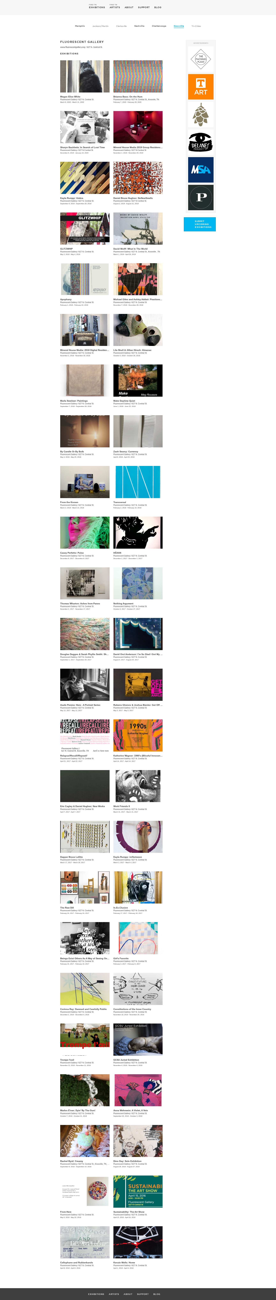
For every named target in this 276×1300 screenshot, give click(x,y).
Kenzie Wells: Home (124, 1262)
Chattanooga (159, 26)
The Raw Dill (67, 907)
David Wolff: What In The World (130, 249)
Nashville (139, 26)
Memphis (80, 26)
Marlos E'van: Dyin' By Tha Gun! (77, 1110)
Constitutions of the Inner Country (132, 1009)
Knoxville (179, 26)
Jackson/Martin (100, 26)
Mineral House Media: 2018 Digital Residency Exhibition (90, 350)
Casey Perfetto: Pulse (72, 553)
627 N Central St (139, 150)
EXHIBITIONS (97, 7)
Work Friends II (121, 806)
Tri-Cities (196, 26)
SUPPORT (144, 7)
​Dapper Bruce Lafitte (71, 857)
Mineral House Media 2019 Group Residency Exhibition (143, 147)
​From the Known (69, 502)
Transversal (119, 502)
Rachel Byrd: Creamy (71, 1161)
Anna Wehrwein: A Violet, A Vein (130, 1110)
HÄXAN (117, 553)
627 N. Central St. (95, 47)
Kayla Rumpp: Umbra (71, 198)
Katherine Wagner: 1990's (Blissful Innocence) (138, 755)
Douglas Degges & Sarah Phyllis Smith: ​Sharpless (87, 654)
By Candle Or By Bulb (72, 451)
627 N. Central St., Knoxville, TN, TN (94, 1164)
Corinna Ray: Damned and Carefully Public (83, 1009)
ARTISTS (115, 7)
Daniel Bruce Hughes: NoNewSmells (133, 198)
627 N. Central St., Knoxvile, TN (145, 99)
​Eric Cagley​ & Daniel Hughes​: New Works (82, 806)
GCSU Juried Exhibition (126, 1060)
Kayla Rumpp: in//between (127, 857)
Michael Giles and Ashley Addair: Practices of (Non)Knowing (146, 299)
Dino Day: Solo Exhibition (127, 1161)
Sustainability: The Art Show (128, 1212)
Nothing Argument (123, 603)
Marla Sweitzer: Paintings (74, 401)
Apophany (66, 299)
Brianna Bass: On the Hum (127, 96)
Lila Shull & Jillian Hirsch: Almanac (132, 350)
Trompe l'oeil (67, 1060)
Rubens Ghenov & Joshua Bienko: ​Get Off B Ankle (141, 705)
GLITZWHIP (66, 249)
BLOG (157, 7)
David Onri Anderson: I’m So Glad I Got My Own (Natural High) (147, 654)
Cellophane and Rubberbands (76, 1262)
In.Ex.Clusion (120, 907)
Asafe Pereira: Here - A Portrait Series (80, 705)
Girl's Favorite (121, 958)
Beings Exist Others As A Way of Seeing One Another (89, 958)
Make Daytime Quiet (124, 401)
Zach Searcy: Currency (125, 451)
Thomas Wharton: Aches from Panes (80, 603)
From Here (65, 1212)
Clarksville (121, 26)
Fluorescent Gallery (68, 99)
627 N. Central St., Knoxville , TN (146, 252)
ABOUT (129, 7)
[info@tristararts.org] (227, 7)
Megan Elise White (70, 96)
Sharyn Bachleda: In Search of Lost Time (82, 147)
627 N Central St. (86, 150)
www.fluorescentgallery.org (72, 47)
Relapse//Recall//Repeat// (73, 755)
